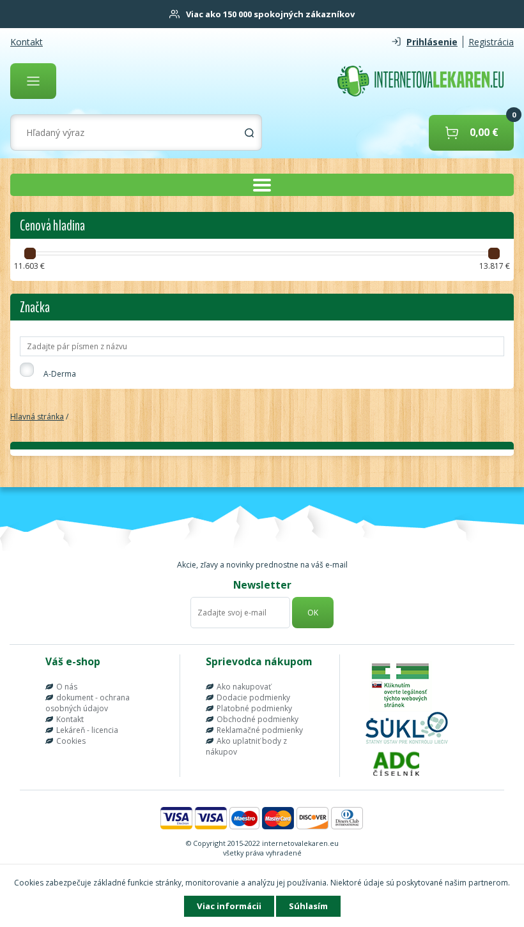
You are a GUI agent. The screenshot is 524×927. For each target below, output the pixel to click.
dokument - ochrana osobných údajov (87, 703)
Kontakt (26, 42)
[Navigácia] (33, 81)
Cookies (71, 740)
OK (312, 612)
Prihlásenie (432, 42)
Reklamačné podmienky (260, 730)
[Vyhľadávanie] (249, 133)
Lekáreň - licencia (87, 730)
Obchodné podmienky (257, 719)
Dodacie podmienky (253, 697)
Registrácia (491, 42)
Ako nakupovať (244, 686)
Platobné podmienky (254, 708)
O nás (66, 686)
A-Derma (59, 373)
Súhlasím (308, 906)
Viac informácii (229, 906)
